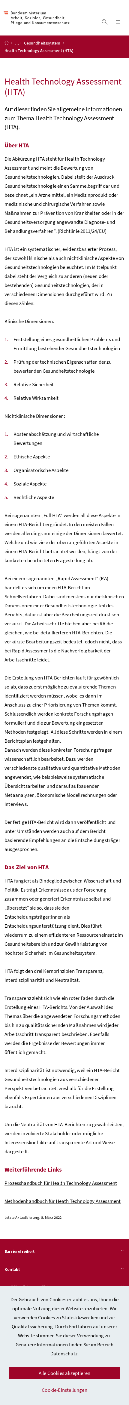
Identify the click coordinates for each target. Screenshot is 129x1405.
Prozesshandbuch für (60, 1183)
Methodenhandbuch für (62, 1201)
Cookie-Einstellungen (64, 1390)
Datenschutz (63, 1353)
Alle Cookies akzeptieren (64, 1373)
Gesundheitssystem (42, 43)
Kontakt (12, 1269)
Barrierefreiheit (19, 1251)
